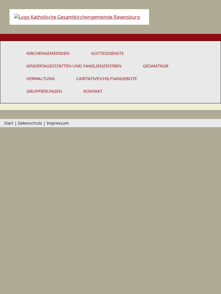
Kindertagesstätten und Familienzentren (73, 66)
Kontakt (92, 91)
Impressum (58, 123)
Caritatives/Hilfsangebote (106, 78)
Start (8, 123)
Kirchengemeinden (47, 53)
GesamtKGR (155, 66)
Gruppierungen (44, 91)
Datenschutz (30, 123)
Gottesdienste (107, 53)
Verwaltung (40, 78)
